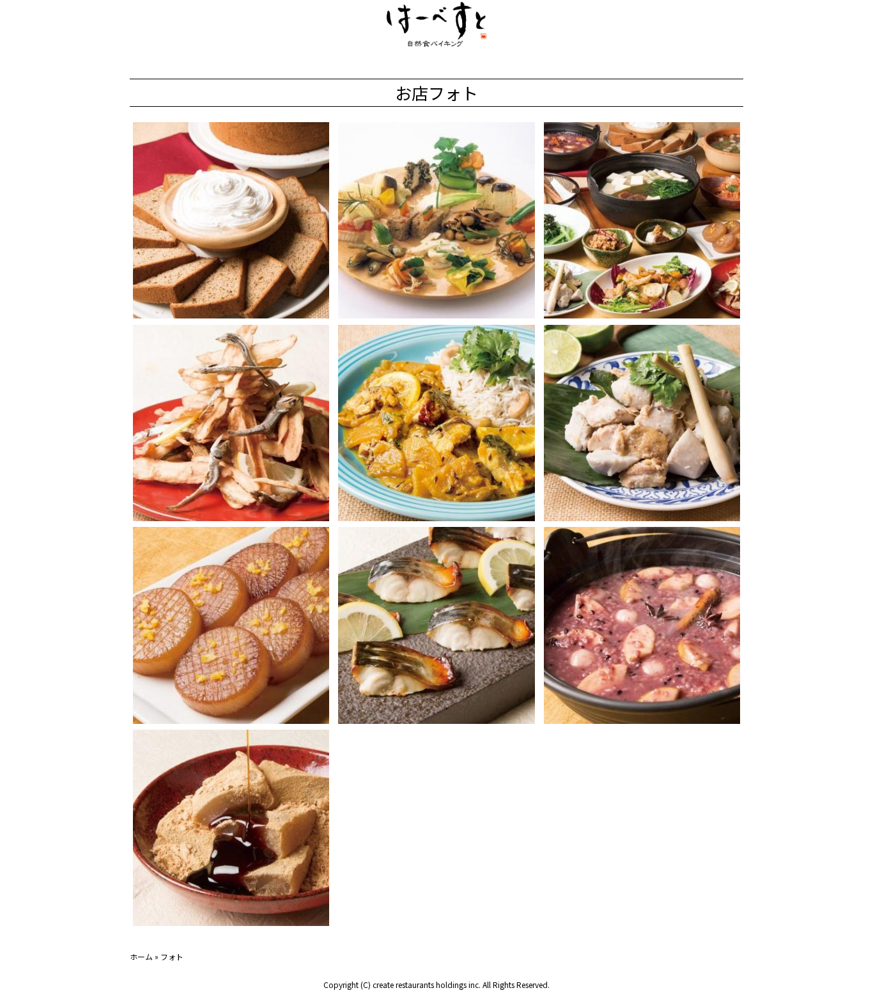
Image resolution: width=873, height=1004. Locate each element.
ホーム (141, 956)
